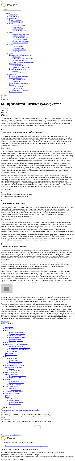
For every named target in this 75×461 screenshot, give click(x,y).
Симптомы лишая (18, 48)
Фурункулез (16, 57)
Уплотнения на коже (19, 72)
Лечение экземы (17, 29)
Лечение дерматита (18, 36)
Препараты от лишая (19, 50)
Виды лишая (16, 51)
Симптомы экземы (18, 25)
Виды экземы (16, 27)
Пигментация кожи (15, 64)
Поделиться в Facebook (23, 421)
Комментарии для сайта (11, 435)
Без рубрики (13, 15)
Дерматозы (12, 74)
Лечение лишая (17, 46)
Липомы (15, 71)
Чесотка (11, 53)
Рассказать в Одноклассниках (41, 421)
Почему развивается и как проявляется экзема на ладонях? (20, 410)
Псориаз (11, 85)
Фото (7, 322)
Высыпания (16, 81)
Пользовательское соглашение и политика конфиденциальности (26, 446)
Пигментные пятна (18, 65)
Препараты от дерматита (20, 37)
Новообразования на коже (17, 69)
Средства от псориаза (16, 22)
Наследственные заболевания (18, 76)
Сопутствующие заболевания (18, 83)
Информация (13, 18)
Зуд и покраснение (18, 79)
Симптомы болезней (15, 78)
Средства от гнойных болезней (22, 58)
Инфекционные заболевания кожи (20, 55)
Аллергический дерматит (20, 34)
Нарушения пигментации (21, 67)
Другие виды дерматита (20, 41)
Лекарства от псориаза (20, 90)
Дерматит (12, 32)
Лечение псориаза (15, 20)
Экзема (11, 23)
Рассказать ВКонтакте (8, 421)
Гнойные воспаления (19, 60)
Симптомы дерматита (19, 39)
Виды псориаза (14, 16)
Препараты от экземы (19, 30)
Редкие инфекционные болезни (23, 62)
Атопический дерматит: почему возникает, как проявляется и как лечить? (25, 416)
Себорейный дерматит (20, 43)
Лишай (11, 44)
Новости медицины (15, 92)
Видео (3, 322)
